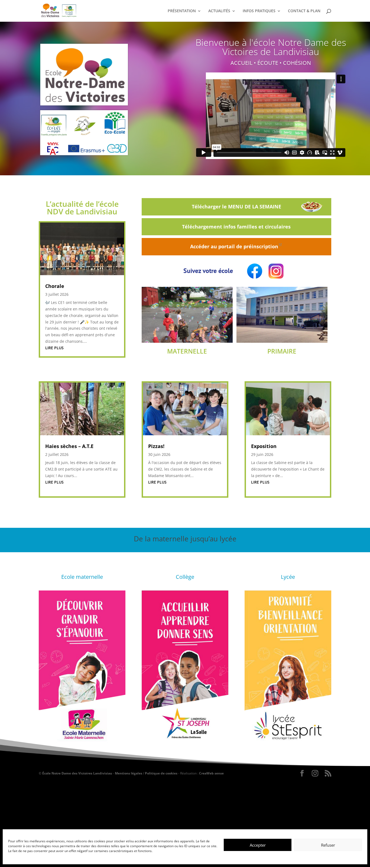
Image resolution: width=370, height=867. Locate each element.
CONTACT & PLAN (304, 11)
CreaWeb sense (211, 773)
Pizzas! (156, 446)
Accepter (258, 845)
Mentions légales (128, 773)
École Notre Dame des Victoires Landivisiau (77, 773)
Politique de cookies (161, 773)
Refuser (328, 845)
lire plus (54, 347)
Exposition (264, 446)
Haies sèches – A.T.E (69, 446)
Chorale (54, 286)
